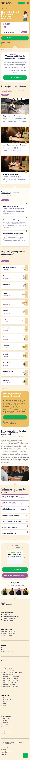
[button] (28, 3)
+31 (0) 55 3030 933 (20, 587)
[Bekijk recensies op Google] (4, 8)
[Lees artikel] (15, 497)
